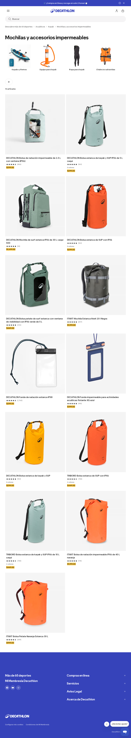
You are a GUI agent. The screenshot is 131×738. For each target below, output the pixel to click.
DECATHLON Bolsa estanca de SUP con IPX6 (89, 240)
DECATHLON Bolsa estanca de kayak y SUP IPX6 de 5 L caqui (95, 159)
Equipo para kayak (48, 69)
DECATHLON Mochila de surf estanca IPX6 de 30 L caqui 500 (34, 241)
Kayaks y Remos (19, 69)
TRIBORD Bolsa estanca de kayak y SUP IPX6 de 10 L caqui (32, 556)
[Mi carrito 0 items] (123, 11)
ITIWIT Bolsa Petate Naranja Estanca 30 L (27, 636)
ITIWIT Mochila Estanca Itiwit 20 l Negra (87, 318)
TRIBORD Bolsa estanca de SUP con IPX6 (88, 475)
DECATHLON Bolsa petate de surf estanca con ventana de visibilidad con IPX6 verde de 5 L (34, 320)
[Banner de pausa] (120, 3)
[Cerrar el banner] (124, 3)
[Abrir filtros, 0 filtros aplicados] (9, 82)
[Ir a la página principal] (62, 11)
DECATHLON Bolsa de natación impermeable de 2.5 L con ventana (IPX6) (33, 159)
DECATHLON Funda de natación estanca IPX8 (29, 397)
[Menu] (8, 11)
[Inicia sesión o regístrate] (117, 11)
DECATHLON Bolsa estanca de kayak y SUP (28, 475)
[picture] (35, 124)
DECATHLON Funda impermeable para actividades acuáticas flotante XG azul (93, 399)
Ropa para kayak (77, 69)
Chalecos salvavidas (105, 69)
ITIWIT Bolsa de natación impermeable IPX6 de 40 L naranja (93, 556)
